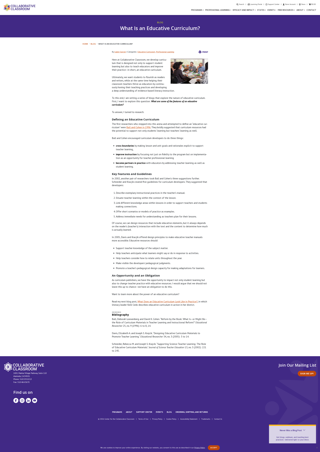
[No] (317, 447)
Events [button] (271, 10)
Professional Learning (165, 52)
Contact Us (218, 419)
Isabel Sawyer (120, 52)
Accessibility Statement (188, 419)
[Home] (20, 7)
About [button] (300, 10)
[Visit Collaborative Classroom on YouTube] (34, 400)
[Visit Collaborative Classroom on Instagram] (22, 400)
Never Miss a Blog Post (291, 430)
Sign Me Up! (307, 373)
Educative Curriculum (146, 52)
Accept (213, 447)
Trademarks (205, 419)
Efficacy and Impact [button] (243, 10)
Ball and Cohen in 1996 (138, 127)
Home (85, 44)
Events (159, 412)
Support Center (144, 412)
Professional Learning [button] (217, 10)
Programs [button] (196, 10)
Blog (93, 44)
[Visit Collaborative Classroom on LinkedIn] (28, 400)
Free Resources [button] (286, 10)
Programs (117, 412)
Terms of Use (143, 419)
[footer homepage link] (24, 366)
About (129, 412)
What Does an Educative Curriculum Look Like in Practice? (168, 301)
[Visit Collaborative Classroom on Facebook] (15, 400)
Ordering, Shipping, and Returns (192, 412)
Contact (311, 10)
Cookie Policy (171, 419)
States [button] (260, 10)
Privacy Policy (157, 419)
